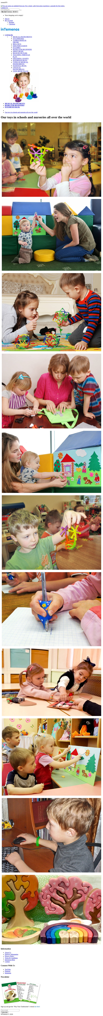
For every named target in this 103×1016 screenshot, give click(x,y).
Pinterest (7, 971)
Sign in (7, 19)
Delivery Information (11, 954)
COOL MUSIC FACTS (20, 71)
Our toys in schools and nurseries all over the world (21, 112)
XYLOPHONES (18, 38)
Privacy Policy (9, 956)
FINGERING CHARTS (21, 58)
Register (11, 22)
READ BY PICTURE (20, 53)
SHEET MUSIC (18, 51)
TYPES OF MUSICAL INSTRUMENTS (20, 63)
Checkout (12, 24)
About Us (8, 952)
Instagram (8, 973)
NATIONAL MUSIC (20, 66)
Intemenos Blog (10, 960)
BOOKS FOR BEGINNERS (22, 49)
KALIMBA (17, 48)
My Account (9, 20)
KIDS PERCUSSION (20, 46)
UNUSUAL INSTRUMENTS (18, 68)
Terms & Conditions (11, 958)
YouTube (8, 969)
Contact (7, 961)
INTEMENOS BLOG (20, 60)
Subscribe (4, 1012)
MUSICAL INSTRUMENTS (22, 37)
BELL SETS (17, 44)
